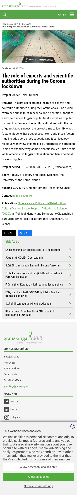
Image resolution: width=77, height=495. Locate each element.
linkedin (14, 409)
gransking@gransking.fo (16, 386)
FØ (59, 14)
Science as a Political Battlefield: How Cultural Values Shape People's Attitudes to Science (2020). (34, 208)
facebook (15, 401)
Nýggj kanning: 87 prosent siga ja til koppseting (33, 250)
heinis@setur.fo (22, 195)
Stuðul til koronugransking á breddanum (28, 303)
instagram (15, 417)
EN (64, 14)
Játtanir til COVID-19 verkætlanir (24, 257)
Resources (7, 24)
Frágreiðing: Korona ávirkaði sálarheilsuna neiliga (34, 284)
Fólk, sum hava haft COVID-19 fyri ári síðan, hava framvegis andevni (33, 294)
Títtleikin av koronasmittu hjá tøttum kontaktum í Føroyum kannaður (33, 275)
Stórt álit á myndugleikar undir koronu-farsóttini (32, 265)
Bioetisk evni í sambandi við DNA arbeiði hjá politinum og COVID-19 (31, 313)
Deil (10, 233)
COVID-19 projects (22, 24)
